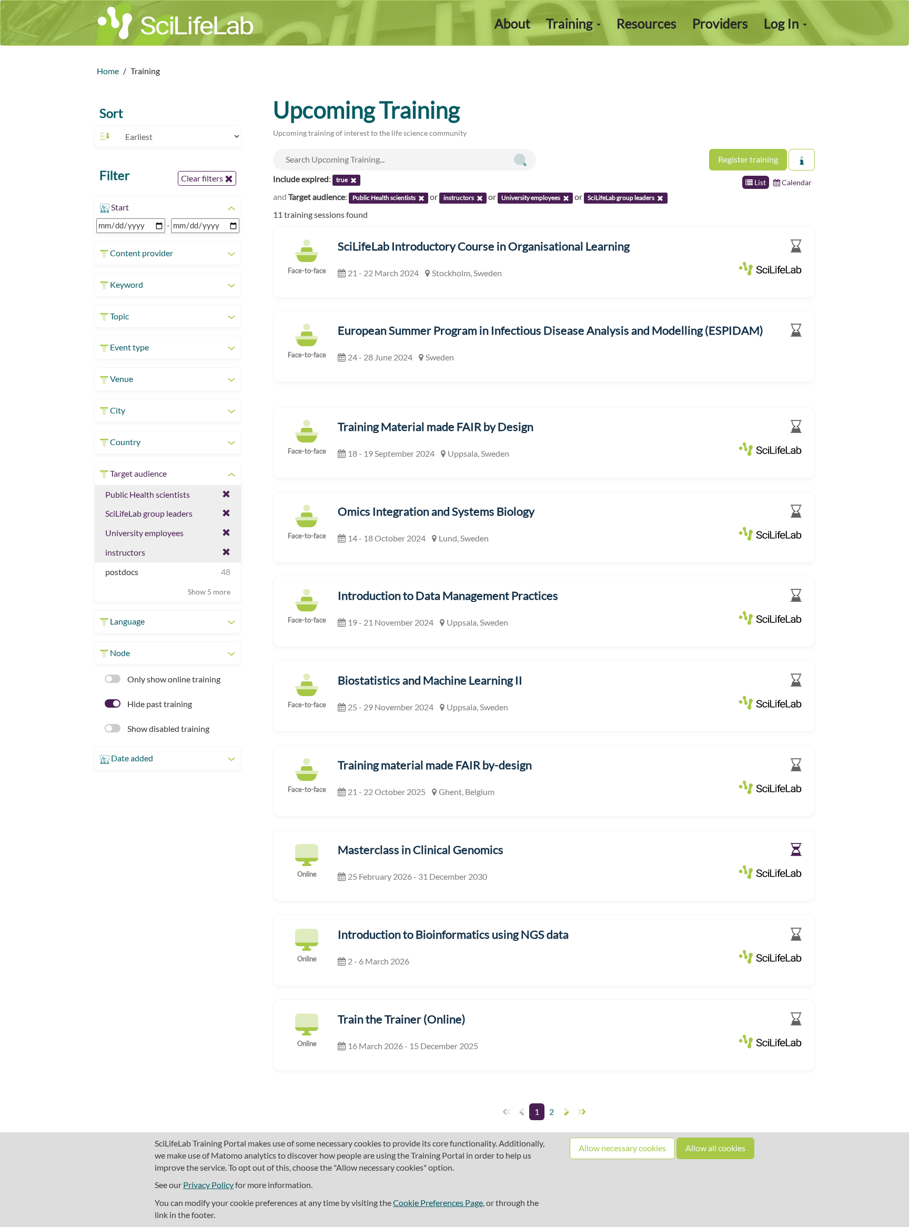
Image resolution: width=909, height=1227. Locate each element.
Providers (720, 23)
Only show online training (173, 679)
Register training (748, 159)
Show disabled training (167, 728)
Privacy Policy (208, 1185)
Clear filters (203, 178)
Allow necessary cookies (622, 1148)
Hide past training (159, 704)
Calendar (796, 182)
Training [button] (570, 23)
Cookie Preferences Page (438, 1203)
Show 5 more (209, 591)
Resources (646, 23)
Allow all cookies (715, 1148)
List (759, 182)
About (512, 23)
